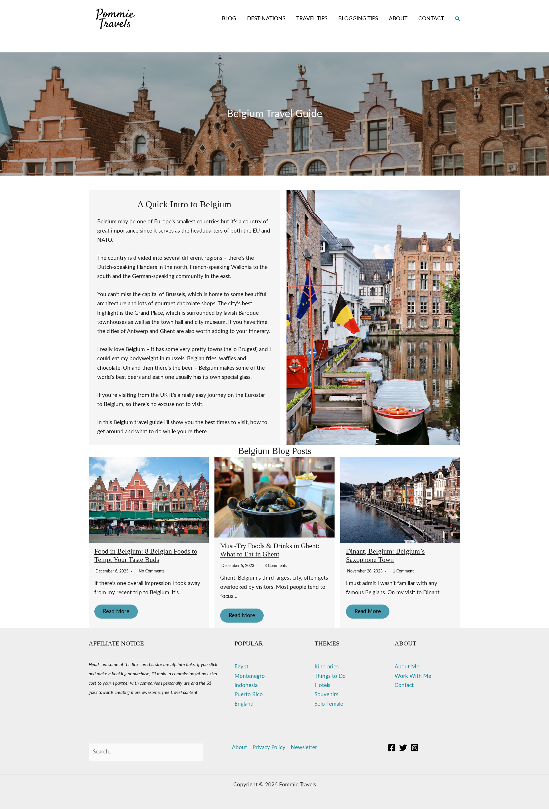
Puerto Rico (248, 694)
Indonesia (246, 685)
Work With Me (413, 676)
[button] (457, 19)
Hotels (322, 685)
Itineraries (327, 667)
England (244, 704)
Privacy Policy (268, 747)
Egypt (241, 667)
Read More (116, 611)
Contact (404, 685)
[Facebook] (392, 748)
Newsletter (304, 747)
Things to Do (330, 676)
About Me (407, 667)
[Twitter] (403, 748)
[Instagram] (415, 748)
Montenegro (249, 676)
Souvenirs (326, 694)
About (239, 747)
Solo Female (329, 704)
